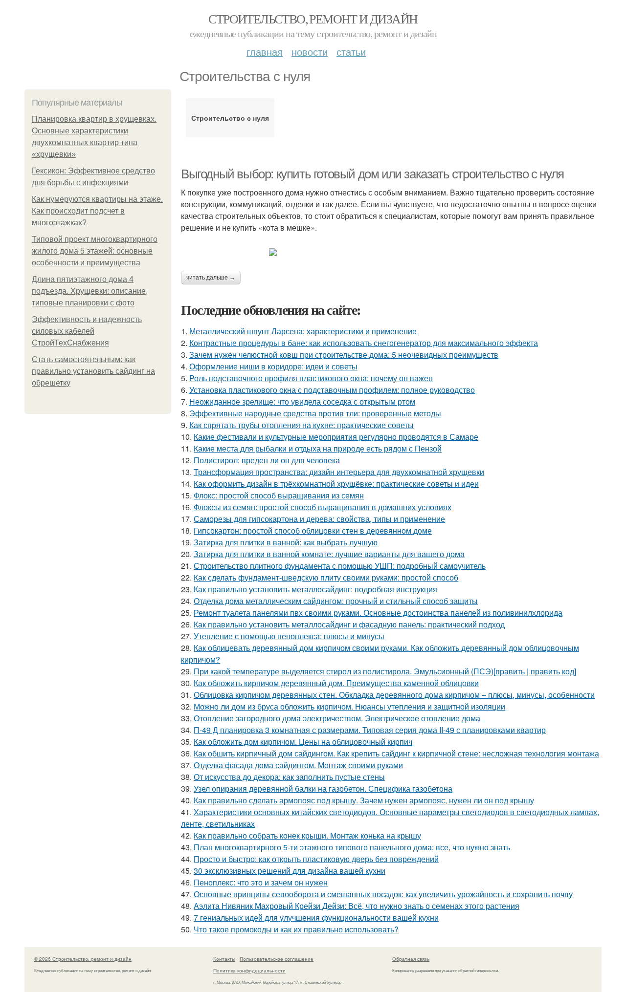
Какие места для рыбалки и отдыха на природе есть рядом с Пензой (318, 448)
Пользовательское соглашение (276, 958)
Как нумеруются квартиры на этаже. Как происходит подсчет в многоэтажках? (97, 211)
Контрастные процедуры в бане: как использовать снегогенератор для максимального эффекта (363, 342)
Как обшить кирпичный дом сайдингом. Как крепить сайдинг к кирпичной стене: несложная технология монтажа (396, 753)
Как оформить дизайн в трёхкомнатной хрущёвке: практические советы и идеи (336, 483)
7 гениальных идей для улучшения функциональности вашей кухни (316, 917)
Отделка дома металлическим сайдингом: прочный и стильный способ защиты (336, 600)
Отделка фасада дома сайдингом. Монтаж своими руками (298, 765)
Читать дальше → (210, 277)
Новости (309, 51)
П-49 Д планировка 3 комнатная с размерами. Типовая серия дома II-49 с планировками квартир (370, 729)
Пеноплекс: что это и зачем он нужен (261, 882)
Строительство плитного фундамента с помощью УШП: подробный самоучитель (340, 565)
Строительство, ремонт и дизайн (312, 18)
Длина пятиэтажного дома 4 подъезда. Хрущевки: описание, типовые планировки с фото (90, 291)
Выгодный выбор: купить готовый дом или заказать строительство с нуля (372, 174)
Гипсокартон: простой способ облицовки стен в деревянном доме (313, 530)
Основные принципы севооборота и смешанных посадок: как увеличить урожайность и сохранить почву (383, 894)
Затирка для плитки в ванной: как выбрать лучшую (286, 542)
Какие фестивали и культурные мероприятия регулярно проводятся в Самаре (336, 436)
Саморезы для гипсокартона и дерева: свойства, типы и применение (319, 518)
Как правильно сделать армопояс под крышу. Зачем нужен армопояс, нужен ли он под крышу (364, 800)
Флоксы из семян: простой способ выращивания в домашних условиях (322, 507)
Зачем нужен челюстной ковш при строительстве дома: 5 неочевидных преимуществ (343, 354)
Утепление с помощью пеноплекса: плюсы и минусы (289, 636)
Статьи (351, 51)
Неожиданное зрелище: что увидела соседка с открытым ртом (302, 401)
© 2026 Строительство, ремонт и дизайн (83, 958)
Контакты (224, 958)
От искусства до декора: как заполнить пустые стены (289, 776)
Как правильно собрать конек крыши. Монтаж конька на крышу (307, 835)
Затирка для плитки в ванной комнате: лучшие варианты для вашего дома (329, 554)
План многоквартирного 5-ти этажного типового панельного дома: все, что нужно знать (352, 847)
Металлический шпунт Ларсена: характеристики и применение (303, 331)
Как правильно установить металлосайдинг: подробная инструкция (315, 589)
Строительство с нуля (230, 118)
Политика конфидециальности (249, 970)
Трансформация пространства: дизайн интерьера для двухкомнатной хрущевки (339, 471)
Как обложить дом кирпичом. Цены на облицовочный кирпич (303, 741)
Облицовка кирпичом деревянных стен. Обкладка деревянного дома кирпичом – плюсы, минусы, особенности (394, 694)
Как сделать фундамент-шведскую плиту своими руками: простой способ (326, 577)
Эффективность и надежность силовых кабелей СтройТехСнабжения (87, 331)
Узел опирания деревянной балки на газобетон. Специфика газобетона (323, 788)
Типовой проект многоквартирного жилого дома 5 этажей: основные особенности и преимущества (94, 251)
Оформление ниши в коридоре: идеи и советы (273, 366)
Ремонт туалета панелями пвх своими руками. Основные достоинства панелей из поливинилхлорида (378, 612)
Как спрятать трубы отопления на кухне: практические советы (301, 425)
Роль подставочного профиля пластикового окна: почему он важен (311, 378)
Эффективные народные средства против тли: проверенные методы (315, 413)
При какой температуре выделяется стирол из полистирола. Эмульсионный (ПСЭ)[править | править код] (385, 671)
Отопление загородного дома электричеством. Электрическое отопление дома (337, 718)
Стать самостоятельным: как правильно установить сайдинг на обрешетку (93, 371)
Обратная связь (410, 958)
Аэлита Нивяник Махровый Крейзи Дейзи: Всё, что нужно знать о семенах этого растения (356, 905)
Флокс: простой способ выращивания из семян (279, 495)
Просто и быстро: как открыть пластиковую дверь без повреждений (316, 858)
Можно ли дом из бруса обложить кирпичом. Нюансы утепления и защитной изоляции (349, 706)
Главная (264, 51)
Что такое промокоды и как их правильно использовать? (296, 929)
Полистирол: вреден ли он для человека (267, 460)
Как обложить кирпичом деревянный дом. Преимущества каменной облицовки (336, 683)
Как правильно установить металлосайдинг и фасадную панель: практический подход (349, 624)
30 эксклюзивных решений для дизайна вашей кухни (289, 870)
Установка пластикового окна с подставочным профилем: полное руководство (332, 389)
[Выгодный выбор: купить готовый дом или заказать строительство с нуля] (391, 252)
